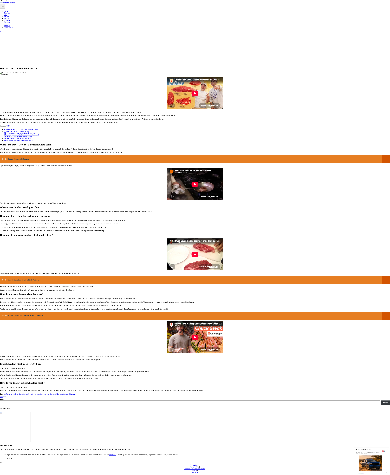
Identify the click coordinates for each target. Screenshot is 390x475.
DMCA (194, 470)
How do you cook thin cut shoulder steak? (18, 137)
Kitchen (6, 16)
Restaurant (7, 20)
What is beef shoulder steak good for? (16, 131)
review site (112, 455)
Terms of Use (194, 467)
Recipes (6, 18)
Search (2, 399)
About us (7, 26)
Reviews (7, 22)
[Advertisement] (195, 51)
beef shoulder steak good (25, 394)
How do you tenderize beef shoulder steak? (18, 140)
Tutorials (7, 13)
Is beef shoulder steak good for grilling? (17, 138)
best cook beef (38, 394)
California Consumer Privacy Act (194, 469)
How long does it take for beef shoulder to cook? (20, 133)
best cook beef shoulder (51, 394)
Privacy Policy (8, 27)
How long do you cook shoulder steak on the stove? (21, 135)
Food (5, 15)
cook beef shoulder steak (67, 394)
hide (8, 126)
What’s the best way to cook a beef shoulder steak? (21, 129)
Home (6, 11)
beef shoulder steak (10, 394)
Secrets (6, 24)
